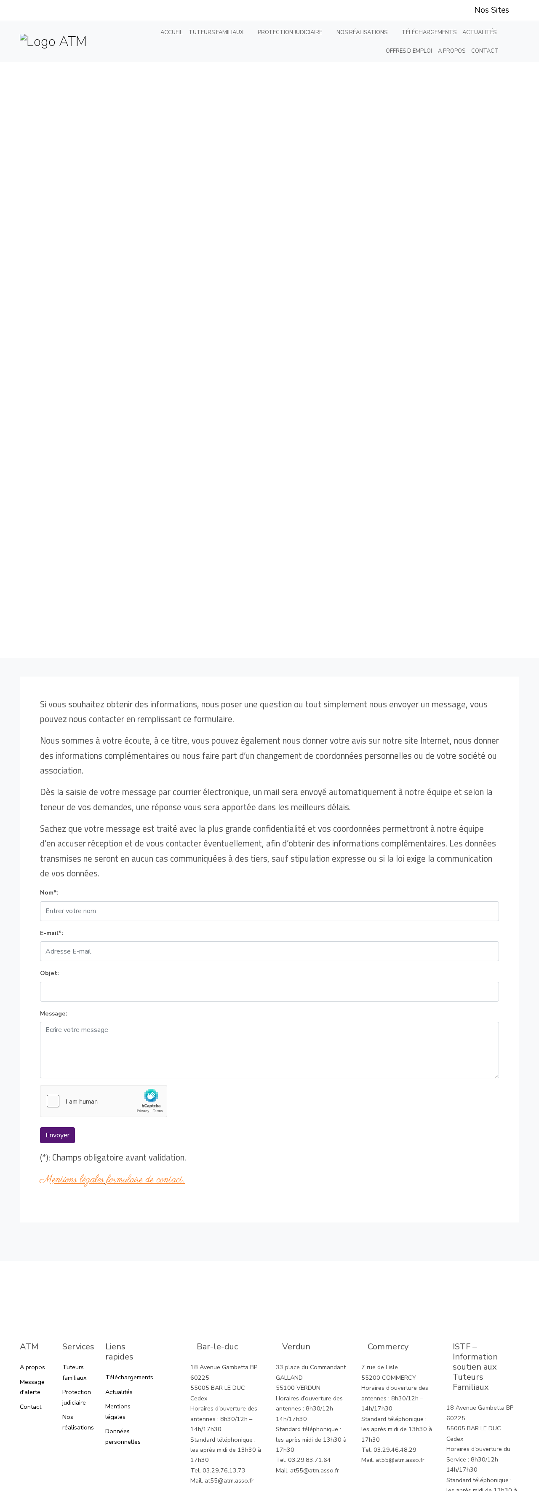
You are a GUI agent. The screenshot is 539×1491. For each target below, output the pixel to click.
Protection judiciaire (290, 32)
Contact (485, 51)
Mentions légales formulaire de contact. (112, 1180)
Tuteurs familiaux (216, 32)
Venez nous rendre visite (270, 1289)
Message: (53, 1013)
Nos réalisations (361, 32)
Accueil (171, 32)
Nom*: (49, 892)
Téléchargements (429, 32)
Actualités (479, 32)
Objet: (49, 973)
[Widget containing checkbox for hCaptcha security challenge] (103, 1101)
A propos (451, 51)
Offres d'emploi (409, 51)
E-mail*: (51, 933)
